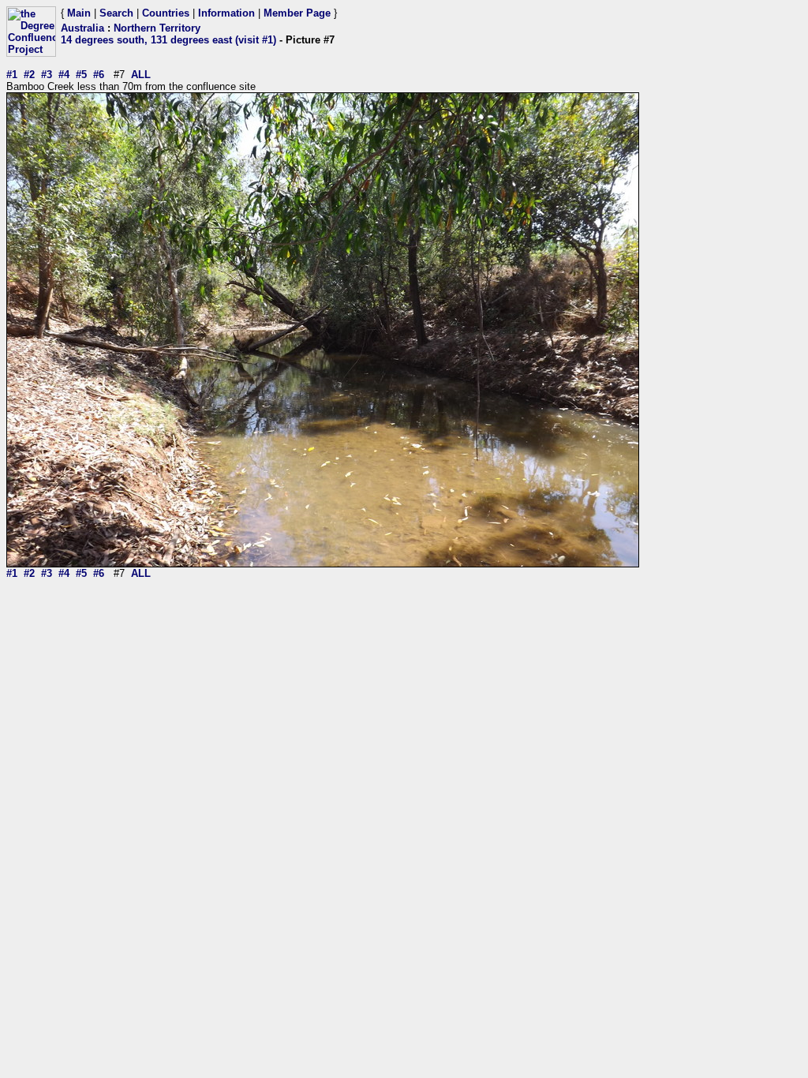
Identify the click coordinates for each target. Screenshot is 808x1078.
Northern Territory (157, 28)
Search (116, 13)
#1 (11, 74)
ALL (141, 74)
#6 (98, 74)
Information (226, 13)
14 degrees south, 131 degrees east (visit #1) (168, 40)
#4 (63, 74)
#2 (29, 74)
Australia (82, 28)
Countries (165, 13)
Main (79, 13)
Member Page (297, 13)
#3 (46, 74)
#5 (81, 74)
